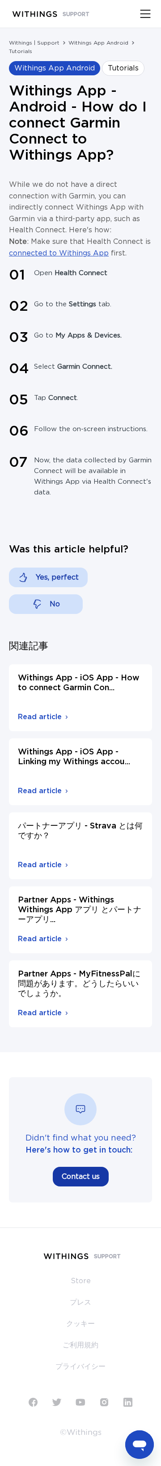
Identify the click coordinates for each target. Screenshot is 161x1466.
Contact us (81, 1176)
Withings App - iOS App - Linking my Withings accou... (74, 757)
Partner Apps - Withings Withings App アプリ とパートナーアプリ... (79, 910)
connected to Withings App (59, 253)
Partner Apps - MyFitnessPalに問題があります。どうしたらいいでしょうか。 (79, 984)
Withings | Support (34, 42)
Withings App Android (98, 42)
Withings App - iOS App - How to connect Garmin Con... (79, 683)
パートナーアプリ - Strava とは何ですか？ (80, 831)
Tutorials (20, 51)
